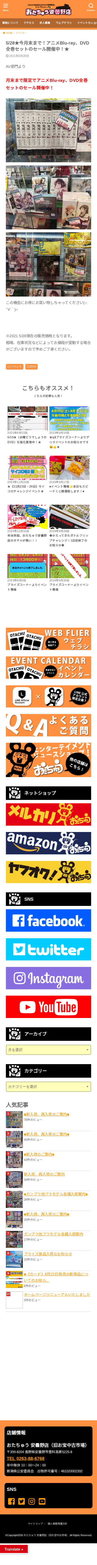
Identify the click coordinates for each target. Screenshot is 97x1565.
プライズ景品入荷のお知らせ (48, 1254)
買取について (10, 22)
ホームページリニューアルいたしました (57, 1295)
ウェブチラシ (64, 22)
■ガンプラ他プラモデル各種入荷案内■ (56, 1194)
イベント (16, 366)
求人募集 (44, 22)
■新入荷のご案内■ (39, 1154)
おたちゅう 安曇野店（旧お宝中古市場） (46, 1535)
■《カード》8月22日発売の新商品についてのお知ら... (56, 1277)
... (45, 1544)
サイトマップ (35, 1523)
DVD (33, 366)
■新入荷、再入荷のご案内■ (46, 1114)
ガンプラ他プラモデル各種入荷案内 (53, 1234)
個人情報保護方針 (57, 1523)
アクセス (29, 22)
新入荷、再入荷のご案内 (44, 1174)
